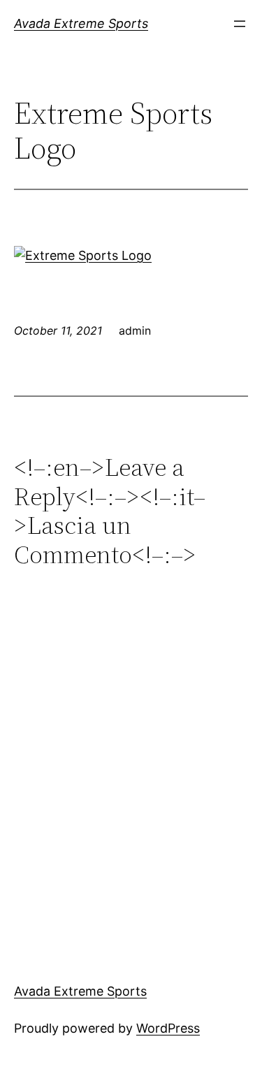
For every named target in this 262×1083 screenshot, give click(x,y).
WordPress (168, 1028)
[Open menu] (239, 23)
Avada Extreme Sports (81, 23)
